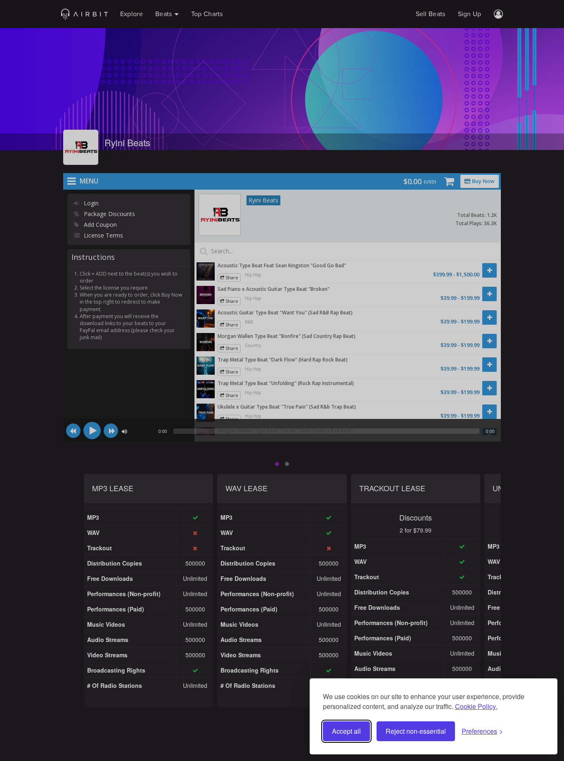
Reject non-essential (416, 731)
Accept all (346, 731)
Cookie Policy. (476, 706)
